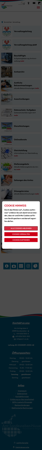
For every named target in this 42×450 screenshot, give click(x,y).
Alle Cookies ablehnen (21, 228)
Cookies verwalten (21, 234)
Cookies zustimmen (21, 240)
